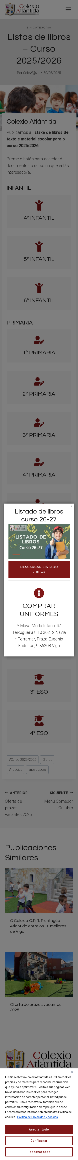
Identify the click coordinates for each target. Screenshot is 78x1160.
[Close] (73, 1071)
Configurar (39, 1140)
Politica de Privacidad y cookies (37, 1117)
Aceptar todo (39, 1129)
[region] (39, 1114)
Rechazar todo (39, 1152)
